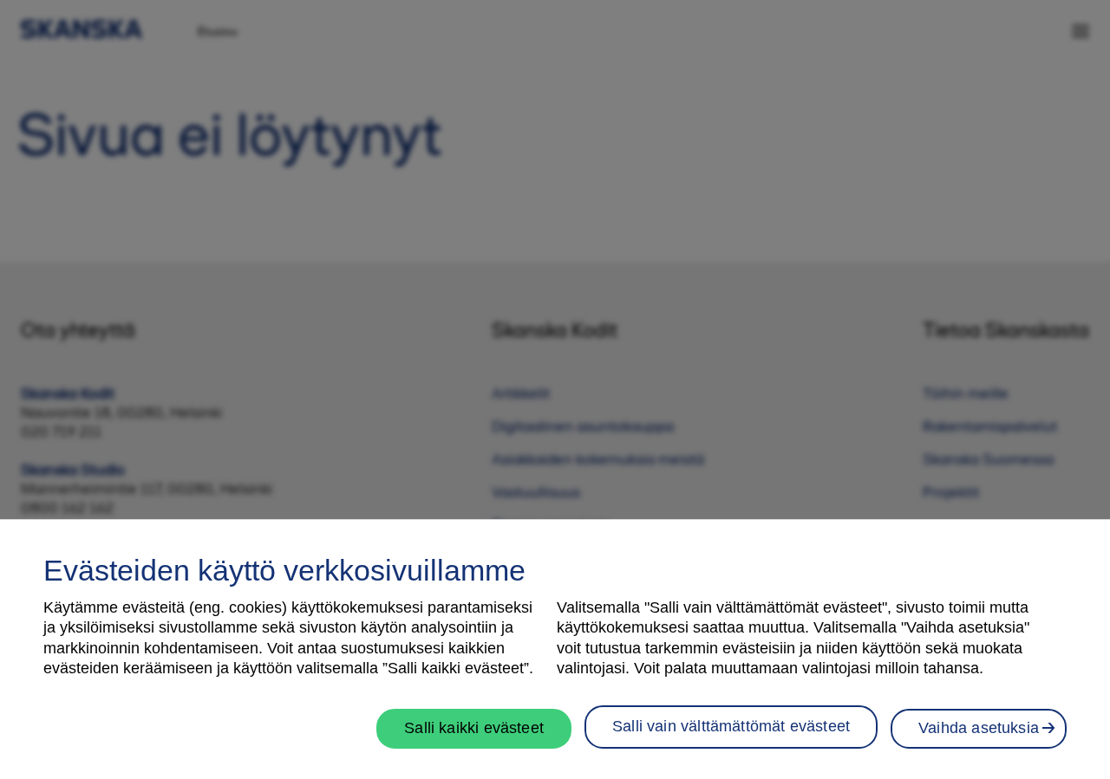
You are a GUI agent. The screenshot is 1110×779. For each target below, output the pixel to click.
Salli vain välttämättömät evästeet (731, 725)
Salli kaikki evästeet (474, 727)
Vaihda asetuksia (978, 727)
